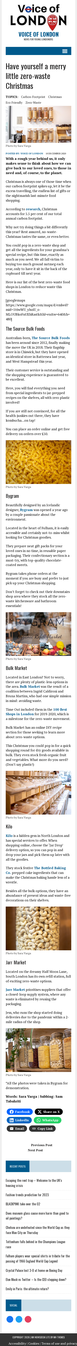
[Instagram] (28, 1319)
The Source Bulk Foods (51, 338)
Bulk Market (30, 686)
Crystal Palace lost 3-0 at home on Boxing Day (34, 1270)
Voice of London (32, 153)
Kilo (9, 835)
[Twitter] (19, 1319)
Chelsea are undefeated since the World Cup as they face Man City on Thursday (37, 1230)
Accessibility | (17, 1343)
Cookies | (34, 1343)
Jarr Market (15, 989)
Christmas (55, 97)
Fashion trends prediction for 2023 (27, 1194)
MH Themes (59, 1337)
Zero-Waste (33, 102)
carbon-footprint (33, 97)
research (33, 209)
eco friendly (14, 102)
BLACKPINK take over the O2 (23, 1204)
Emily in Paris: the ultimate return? (27, 1288)
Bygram (26, 509)
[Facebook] (10, 1319)
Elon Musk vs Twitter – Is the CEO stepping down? (36, 1279)
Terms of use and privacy (59, 1343)
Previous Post (41, 1145)
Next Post (35, 1150)
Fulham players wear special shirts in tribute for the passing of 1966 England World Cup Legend (38, 1258)
